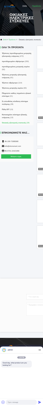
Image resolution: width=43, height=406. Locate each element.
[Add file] (3, 402)
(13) (7, 109)
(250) (15, 61)
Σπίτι (24, 6)
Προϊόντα (36, 6)
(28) (15, 102)
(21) (16, 94)
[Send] (40, 402)
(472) (16, 54)
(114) (12, 83)
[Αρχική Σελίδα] (10, 6)
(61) (14, 76)
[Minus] (39, 349)
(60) (14, 88)
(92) (16, 68)
